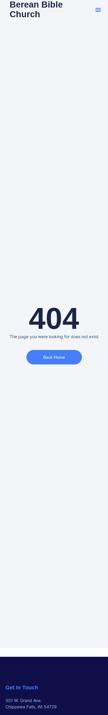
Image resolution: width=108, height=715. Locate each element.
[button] (98, 9)
